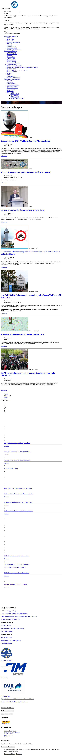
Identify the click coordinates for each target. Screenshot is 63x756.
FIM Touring (10, 92)
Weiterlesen (4, 156)
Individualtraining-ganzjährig (8, 610)
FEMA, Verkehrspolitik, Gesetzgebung (17, 70)
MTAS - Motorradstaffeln (14, 77)
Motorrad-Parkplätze (12, 88)
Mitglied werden (11, 46)
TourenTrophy (11, 58)
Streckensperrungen (12, 86)
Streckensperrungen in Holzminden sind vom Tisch (22, 334)
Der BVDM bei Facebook (7, 707)
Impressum (19, 754)
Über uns (9, 37)
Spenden (9, 43)
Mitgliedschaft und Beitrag (11, 36)
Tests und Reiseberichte (13, 62)
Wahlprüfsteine (11, 76)
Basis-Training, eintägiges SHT (17, 567)
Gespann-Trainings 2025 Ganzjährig (10, 619)
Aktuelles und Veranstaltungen (12, 79)
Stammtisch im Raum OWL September (11, 640)
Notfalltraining (11, 89)
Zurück (6, 394)
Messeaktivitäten (11, 83)
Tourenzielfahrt (11, 57)
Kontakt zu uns (8, 736)
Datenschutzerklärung (9, 754)
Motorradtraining (11, 52)
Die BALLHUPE (8, 734)
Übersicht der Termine (6, 643)
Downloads (10, 40)
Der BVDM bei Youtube (6, 714)
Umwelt (9, 73)
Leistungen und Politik (10, 64)
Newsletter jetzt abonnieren (7, 746)
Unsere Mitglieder (12, 48)
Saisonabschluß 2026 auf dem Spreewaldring (15, 586)
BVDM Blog (10, 91)
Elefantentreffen (11, 60)
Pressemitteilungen (12, 71)
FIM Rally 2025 (14, 97)
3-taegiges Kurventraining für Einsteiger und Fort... (17, 444)
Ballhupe (9, 55)
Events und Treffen (12, 54)
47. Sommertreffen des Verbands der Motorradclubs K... (18, 495)
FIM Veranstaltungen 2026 (17, 98)
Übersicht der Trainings (7, 631)
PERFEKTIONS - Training (11, 468)
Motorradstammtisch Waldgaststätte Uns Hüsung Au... (18, 488)
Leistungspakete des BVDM (14, 65)
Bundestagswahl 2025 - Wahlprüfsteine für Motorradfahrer (26, 141)
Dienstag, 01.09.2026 (6, 637)
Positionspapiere (11, 68)
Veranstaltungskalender (13, 85)
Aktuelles (9, 80)
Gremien (9, 45)
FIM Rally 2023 (14, 94)
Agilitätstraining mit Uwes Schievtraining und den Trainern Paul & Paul (19, 616)
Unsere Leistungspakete (10, 731)
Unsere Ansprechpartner (13, 42)
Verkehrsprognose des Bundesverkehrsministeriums (22, 210)
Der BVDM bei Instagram (7, 711)
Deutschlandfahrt (11, 61)
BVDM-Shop (10, 39)
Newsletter (10, 82)
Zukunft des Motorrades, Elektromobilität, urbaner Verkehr (22, 67)
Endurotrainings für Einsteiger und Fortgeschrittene (14, 613)
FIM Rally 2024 (14, 95)
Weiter (5, 397)
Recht (8, 74)
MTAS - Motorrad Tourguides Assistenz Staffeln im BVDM (25, 172)
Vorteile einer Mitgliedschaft (14, 49)
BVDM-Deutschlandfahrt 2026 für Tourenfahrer (16, 557)
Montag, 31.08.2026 (6, 625)
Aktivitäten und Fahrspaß (10, 51)
